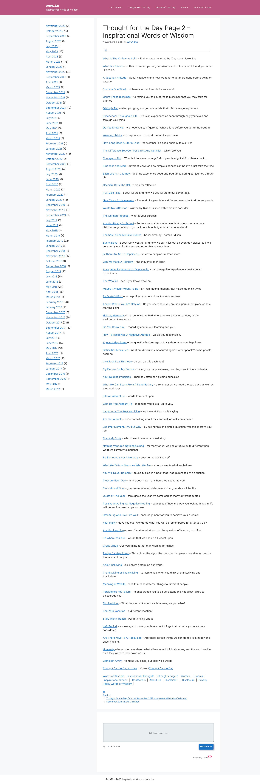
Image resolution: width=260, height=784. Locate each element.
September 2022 (56, 77)
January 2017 (54, 368)
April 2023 (52, 56)
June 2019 (52, 225)
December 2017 (55, 312)
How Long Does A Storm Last (121, 142)
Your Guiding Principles (117, 376)
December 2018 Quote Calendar (122, 701)
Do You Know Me (113, 127)
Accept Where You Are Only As (121, 304)
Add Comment (206, 746)
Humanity (109, 649)
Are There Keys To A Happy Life (122, 637)
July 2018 (51, 276)
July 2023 (52, 46)
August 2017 (53, 332)
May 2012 (51, 383)
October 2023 (54, 30)
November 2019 (55, 210)
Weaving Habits (112, 135)
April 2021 (52, 133)
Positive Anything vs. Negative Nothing (126, 503)
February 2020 (54, 194)
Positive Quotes (202, 7)
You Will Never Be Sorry (117, 472)
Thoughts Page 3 (167, 676)
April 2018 (52, 291)
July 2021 (51, 117)
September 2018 (56, 266)
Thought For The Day (138, 7)
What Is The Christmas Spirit (120, 58)
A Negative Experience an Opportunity (126, 269)
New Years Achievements (118, 200)
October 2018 (54, 261)
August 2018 (53, 271)
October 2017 (54, 322)
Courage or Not (112, 158)
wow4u (52, 6)
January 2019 (54, 245)
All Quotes (115, 7)
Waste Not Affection (115, 208)
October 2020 (54, 158)
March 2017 (53, 358)
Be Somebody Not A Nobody (120, 457)
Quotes (186, 676)
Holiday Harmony (114, 315)
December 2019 (55, 204)
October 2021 (54, 102)
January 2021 (54, 148)
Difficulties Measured (115, 350)
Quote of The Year (114, 495)
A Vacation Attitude (114, 77)
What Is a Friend (113, 66)
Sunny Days (110, 242)
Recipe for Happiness (116, 553)
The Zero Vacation (114, 610)
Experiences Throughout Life (120, 116)
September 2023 (56, 36)
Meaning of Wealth (114, 584)
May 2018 (51, 286)
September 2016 (56, 378)
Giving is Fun (110, 108)
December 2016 (55, 373)
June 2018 (52, 281)
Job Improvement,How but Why (122, 426)
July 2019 (51, 220)
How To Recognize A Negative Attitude (126, 334)
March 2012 (53, 389)
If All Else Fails (111, 192)
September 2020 (56, 163)
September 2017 (56, 327)
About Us (155, 680)
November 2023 (55, 25)
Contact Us (139, 680)
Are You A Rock (112, 419)
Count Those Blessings (117, 96)
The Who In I (110, 281)
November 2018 (55, 256)
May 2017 (51, 348)
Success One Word (114, 89)
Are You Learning (113, 530)
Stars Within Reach (114, 618)
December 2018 (55, 250)
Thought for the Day (161, 668)
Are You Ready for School (118, 223)
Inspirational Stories (115, 680)
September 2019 (56, 215)
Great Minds (110, 545)
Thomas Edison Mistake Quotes (122, 235)
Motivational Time (113, 488)
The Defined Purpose (116, 215)
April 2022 (52, 82)
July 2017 (51, 337)
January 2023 (54, 66)
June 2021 (52, 123)
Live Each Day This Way (117, 361)
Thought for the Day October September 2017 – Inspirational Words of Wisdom (146, 698)
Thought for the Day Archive (120, 668)
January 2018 (54, 307)
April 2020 (52, 184)
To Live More (111, 603)
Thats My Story (112, 438)
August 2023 (53, 41)
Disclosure (188, 680)
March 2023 (53, 61)
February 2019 (54, 240)
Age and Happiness (115, 342)
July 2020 (52, 174)
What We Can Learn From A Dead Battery (128, 384)
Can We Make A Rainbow (118, 261)
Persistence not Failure (117, 591)
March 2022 (53, 87)
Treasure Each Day (114, 480)
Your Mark (109, 522)
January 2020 (54, 199)
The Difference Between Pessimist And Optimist (132, 150)
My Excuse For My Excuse (118, 369)
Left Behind (110, 626)
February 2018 (54, 302)
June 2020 (52, 179)
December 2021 (55, 92)
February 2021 (54, 143)
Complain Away (112, 660)
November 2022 (55, 71)
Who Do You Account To (117, 403)
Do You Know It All (114, 327)
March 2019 (53, 235)
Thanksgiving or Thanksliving (120, 572)
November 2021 (55, 97)
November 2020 (55, 153)
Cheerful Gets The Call (116, 185)
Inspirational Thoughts (140, 676)
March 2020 (53, 189)
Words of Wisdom (113, 676)
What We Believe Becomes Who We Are (127, 465)
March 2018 (53, 296)
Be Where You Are (114, 538)
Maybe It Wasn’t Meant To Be (121, 288)
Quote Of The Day (165, 7)
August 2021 (53, 112)
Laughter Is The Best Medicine (121, 411)
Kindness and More (115, 165)
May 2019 (52, 230)
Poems (184, 7)
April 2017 (52, 353)
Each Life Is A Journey (116, 173)
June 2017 (52, 343)
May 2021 (51, 128)
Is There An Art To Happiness (121, 254)
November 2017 (55, 317)
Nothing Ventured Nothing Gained (123, 445)
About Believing (112, 564)
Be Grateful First (113, 296)
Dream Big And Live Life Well (121, 514)
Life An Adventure (114, 396)
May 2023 (52, 51)
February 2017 (54, 363)
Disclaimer (171, 680)
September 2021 (56, 107)
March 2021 (53, 138)
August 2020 (53, 169)
